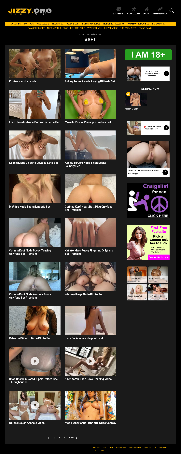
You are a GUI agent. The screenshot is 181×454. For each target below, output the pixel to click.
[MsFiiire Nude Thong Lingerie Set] (35, 188)
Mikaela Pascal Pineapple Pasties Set (88, 122)
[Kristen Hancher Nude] (35, 63)
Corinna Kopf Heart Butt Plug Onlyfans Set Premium (88, 208)
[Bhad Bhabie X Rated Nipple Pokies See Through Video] (35, 361)
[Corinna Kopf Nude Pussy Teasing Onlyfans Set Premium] (35, 232)
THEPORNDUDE (111, 28)
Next (71, 437)
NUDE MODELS (54, 28)
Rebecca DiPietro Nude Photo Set (30, 338)
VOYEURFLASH (94, 28)
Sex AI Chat (58, 24)
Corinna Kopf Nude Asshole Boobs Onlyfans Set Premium (30, 296)
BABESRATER (150, 448)
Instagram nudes (91, 24)
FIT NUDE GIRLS (77, 28)
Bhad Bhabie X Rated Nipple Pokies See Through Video (33, 380)
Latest (118, 13)
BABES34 (96, 448)
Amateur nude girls (138, 24)
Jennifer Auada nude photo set (84, 338)
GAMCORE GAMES (36, 28)
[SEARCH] (172, 10)
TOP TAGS (29, 24)
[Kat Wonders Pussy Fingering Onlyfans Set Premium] (90, 232)
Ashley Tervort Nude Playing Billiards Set (90, 81)
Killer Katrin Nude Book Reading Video (88, 379)
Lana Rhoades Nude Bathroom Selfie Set (34, 122)
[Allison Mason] (136, 99)
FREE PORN (108, 448)
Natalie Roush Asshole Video (27, 423)
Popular (133, 13)
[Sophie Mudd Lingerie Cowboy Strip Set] (35, 144)
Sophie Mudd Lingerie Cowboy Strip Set (33, 162)
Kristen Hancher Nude (22, 81)
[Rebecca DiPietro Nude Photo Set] (35, 320)
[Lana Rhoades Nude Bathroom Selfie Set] (35, 104)
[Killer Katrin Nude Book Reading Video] (90, 361)
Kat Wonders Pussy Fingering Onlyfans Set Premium (89, 252)
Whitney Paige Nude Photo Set (84, 294)
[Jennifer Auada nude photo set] (90, 320)
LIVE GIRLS (15, 24)
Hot (146, 13)
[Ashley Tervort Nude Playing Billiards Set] (90, 63)
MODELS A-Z (43, 24)
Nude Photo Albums (113, 24)
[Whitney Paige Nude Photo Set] (90, 276)
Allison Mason (131, 109)
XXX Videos (72, 24)
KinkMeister (121, 448)
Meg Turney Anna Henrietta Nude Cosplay (90, 423)
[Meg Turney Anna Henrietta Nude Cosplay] (90, 405)
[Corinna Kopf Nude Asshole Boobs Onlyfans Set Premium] (35, 276)
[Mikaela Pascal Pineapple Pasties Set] (90, 104)
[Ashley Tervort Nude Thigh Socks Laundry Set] (90, 144)
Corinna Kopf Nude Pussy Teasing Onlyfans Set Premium (30, 252)
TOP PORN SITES (128, 28)
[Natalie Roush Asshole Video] (35, 405)
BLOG (65, 28)
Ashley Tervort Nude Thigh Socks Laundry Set (85, 164)
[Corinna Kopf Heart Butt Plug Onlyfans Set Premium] (90, 188)
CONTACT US (98, 450)
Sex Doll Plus (164, 448)
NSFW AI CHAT (159, 24)
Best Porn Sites (135, 448)
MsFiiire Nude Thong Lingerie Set (29, 206)
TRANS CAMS (145, 28)
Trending (159, 13)
